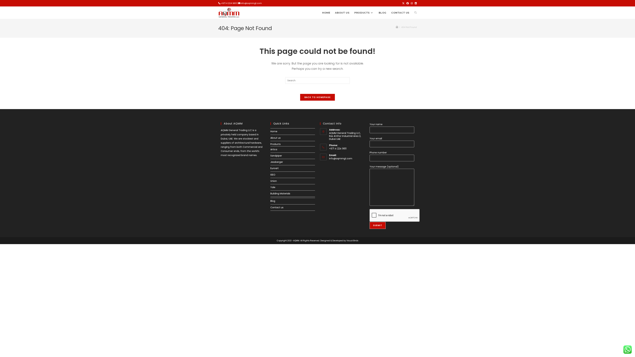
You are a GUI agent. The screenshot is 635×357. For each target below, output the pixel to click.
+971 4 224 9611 (229, 3)
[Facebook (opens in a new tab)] (407, 3)
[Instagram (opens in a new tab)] (412, 3)
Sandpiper (276, 155)
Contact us (276, 207)
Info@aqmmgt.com (340, 158)
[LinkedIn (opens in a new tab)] (415, 3)
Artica (273, 149)
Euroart (274, 168)
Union (273, 181)
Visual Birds (352, 240)
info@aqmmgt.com (251, 3)
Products (275, 144)
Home (273, 131)
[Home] (397, 27)
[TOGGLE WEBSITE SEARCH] (415, 13)
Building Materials (280, 193)
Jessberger (276, 162)
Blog (272, 201)
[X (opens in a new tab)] (403, 3)
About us (275, 137)
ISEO (272, 174)
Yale (272, 187)
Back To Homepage (317, 97)
